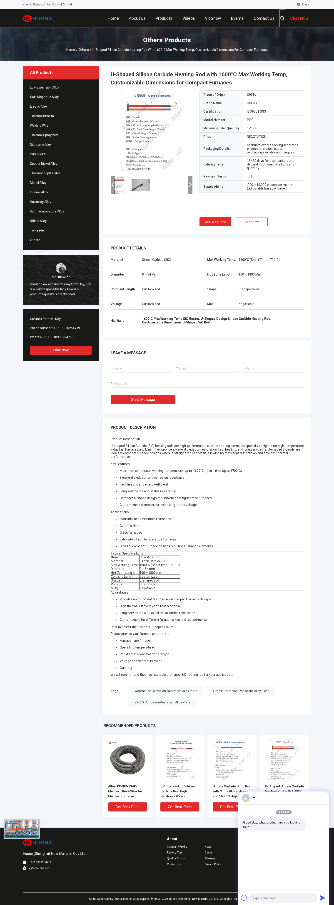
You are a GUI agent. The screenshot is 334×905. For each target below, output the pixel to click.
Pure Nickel (38, 154)
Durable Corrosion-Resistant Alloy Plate (240, 691)
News (208, 846)
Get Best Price (215, 222)
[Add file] (244, 898)
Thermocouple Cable (45, 173)
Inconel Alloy (39, 192)
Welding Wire (39, 125)
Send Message (143, 399)
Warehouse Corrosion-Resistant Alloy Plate (166, 691)
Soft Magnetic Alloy (44, 97)
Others (84, 50)
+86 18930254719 (67, 328)
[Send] (322, 898)
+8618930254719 (60, 337)
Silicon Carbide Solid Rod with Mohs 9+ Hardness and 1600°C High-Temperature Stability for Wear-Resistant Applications (232, 791)
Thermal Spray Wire (44, 135)
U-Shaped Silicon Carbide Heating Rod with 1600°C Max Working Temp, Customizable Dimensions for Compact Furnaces (284, 791)
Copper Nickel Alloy (43, 163)
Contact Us (174, 864)
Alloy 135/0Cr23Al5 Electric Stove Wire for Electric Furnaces (125, 791)
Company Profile (177, 846)
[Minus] (322, 798)
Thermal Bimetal (42, 116)
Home (70, 50)
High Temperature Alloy (47, 211)
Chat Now (61, 350)
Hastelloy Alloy (40, 202)
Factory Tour (175, 852)
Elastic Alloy (38, 106)
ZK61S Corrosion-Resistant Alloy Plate (162, 702)
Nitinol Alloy (38, 221)
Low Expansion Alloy (44, 87)
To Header (37, 230)
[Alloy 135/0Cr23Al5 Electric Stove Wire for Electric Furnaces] (127, 759)
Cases (209, 852)
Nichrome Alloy (41, 144)
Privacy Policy (213, 864)
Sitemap (210, 858)
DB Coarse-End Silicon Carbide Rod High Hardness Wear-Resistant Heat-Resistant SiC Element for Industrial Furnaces (179, 791)
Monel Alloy (38, 183)
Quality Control (176, 858)
